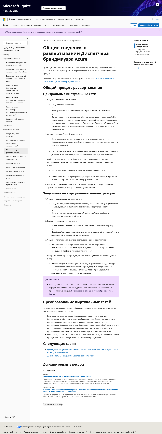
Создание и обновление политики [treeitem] (15, 120)
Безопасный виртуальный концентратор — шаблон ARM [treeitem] (16, 78)
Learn (46, 40)
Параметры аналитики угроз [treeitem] (15, 176)
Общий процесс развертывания (141, 46)
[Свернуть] (27, 38)
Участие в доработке (58, 432)
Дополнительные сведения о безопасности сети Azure (71, 356)
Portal (134, 25)
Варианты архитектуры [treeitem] (15, 171)
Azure (52, 40)
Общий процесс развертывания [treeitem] (12, 151)
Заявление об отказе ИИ (12, 432)
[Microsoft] (4, 19)
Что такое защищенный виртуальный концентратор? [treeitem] (15, 143)
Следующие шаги (142, 54)
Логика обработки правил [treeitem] (16, 167)
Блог (44, 432)
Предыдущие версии (32, 432)
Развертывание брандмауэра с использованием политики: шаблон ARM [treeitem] (16, 111)
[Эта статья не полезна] (138, 68)
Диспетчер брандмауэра (73, 40)
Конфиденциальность (77, 432)
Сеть (59, 40)
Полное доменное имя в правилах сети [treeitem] (15, 183)
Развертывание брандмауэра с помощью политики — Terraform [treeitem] (15, 100)
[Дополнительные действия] (117, 40)
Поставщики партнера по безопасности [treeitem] (16, 157)
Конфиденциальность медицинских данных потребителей (112, 432)
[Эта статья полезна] (135, 68)
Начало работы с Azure (149, 25)
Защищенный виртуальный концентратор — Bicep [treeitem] (17, 63)
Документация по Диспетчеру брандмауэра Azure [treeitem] (15, 49)
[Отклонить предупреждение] (157, 4)
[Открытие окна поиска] (153, 19)
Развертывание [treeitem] (10, 193)
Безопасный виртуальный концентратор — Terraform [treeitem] (16, 70)
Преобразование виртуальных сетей (142, 50)
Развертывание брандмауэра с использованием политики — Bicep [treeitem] (13, 89)
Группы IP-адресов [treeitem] (13, 163)
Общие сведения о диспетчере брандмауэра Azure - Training (67, 376)
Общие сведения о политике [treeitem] (13, 135)
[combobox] (15, 43)
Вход (157, 19)
